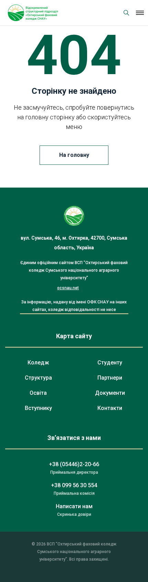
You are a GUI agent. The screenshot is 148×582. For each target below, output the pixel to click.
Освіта (38, 393)
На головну (74, 155)
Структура (38, 377)
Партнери (109, 377)
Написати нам (74, 506)
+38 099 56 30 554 (74, 485)
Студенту (109, 362)
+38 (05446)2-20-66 (74, 464)
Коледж (38, 362)
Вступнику (38, 408)
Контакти (109, 408)
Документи (110, 393)
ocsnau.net (68, 287)
